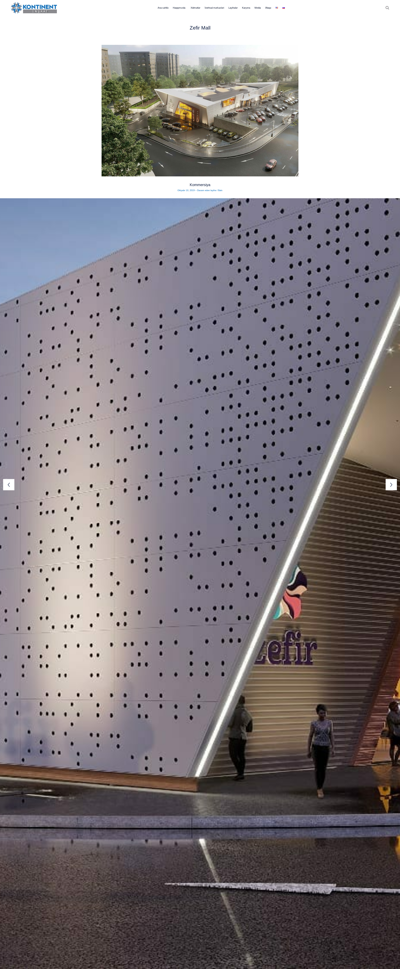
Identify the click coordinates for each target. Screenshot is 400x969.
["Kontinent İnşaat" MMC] (34, 7)
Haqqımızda (179, 7)
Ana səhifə (163, 7)
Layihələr (233, 7)
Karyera (246, 7)
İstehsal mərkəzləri (214, 7)
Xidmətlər (195, 7)
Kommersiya (200, 185)
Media (258, 7)
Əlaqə (268, 7)
